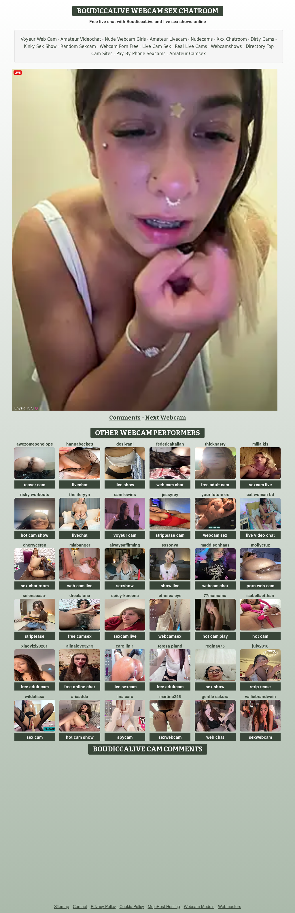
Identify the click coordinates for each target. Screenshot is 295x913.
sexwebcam (169, 737)
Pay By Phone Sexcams (141, 53)
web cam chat (170, 484)
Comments (125, 417)
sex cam (35, 737)
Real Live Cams (191, 46)
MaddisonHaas (215, 545)
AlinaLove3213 (79, 646)
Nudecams (202, 39)
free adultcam (170, 686)
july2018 (260, 646)
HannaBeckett (79, 444)
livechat (80, 484)
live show (125, 484)
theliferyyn (79, 494)
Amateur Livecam (168, 39)
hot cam (260, 636)
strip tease (260, 686)
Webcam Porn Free (119, 46)
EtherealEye (170, 595)
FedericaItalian (170, 444)
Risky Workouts (34, 494)
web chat (215, 737)
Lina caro (124, 696)
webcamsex (169, 636)
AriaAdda (79, 696)
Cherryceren (34, 545)
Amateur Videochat (80, 39)
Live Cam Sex (156, 46)
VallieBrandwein (260, 696)
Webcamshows (226, 46)
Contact (80, 906)
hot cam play (215, 636)
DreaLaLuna (79, 595)
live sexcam (125, 686)
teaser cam (34, 484)
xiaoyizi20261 (34, 646)
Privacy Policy (103, 906)
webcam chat (215, 585)
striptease (34, 636)
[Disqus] (147, 829)
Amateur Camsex (187, 53)
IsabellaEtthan (260, 595)
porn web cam (260, 585)
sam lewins (125, 494)
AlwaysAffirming (124, 545)
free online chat (79, 686)
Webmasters (229, 906)
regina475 (215, 646)
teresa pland (170, 646)
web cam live (79, 585)
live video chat (260, 535)
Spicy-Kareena (125, 595)
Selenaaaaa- (34, 595)
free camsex (80, 636)
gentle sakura (215, 696)
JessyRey (170, 494)
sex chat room (35, 585)
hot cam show (34, 535)
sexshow (125, 585)
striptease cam (170, 535)
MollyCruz (260, 545)
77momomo (215, 595)
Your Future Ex (215, 494)
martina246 (170, 696)
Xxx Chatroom (232, 39)
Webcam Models (199, 906)
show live (170, 585)
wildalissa (34, 696)
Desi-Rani (125, 444)
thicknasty (215, 444)
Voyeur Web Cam (39, 39)
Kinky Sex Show (40, 46)
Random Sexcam (78, 46)
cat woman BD (260, 494)
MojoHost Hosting (164, 906)
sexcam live (260, 484)
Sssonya (170, 545)
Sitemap (61, 906)
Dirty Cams (262, 39)
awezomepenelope (34, 444)
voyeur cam (125, 535)
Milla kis (260, 444)
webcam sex (215, 535)
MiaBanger (79, 545)
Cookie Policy (132, 906)
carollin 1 (125, 646)
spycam (125, 737)
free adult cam (215, 484)
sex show (215, 686)
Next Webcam (165, 417)
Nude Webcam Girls (125, 39)
